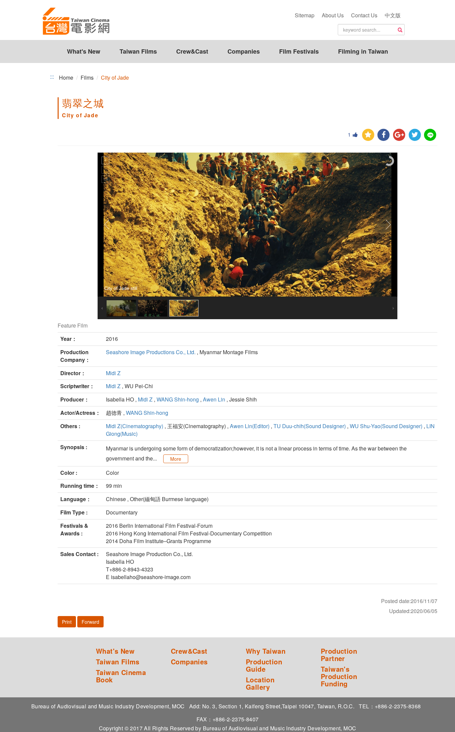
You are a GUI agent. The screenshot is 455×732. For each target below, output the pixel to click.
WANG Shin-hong (178, 399)
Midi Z (113, 373)
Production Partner (339, 654)
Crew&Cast (192, 51)
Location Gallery (260, 683)
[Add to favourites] (368, 135)
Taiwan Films (138, 51)
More (175, 458)
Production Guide (264, 665)
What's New (83, 51)
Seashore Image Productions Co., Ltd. (151, 352)
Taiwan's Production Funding (339, 676)
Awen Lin (214, 399)
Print (67, 621)
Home (66, 77)
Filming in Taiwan (363, 51)
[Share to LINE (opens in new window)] (430, 135)
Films (87, 77)
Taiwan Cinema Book (121, 676)
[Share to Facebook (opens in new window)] (383, 135)
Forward (90, 621)
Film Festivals (299, 51)
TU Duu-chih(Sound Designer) (309, 426)
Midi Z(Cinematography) (134, 426)
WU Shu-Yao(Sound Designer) (386, 426)
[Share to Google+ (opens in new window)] (399, 135)
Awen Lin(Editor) (249, 426)
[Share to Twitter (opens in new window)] (415, 135)
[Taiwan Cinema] (76, 21)
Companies (244, 51)
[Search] (400, 30)
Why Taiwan (265, 651)
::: (52, 76)
